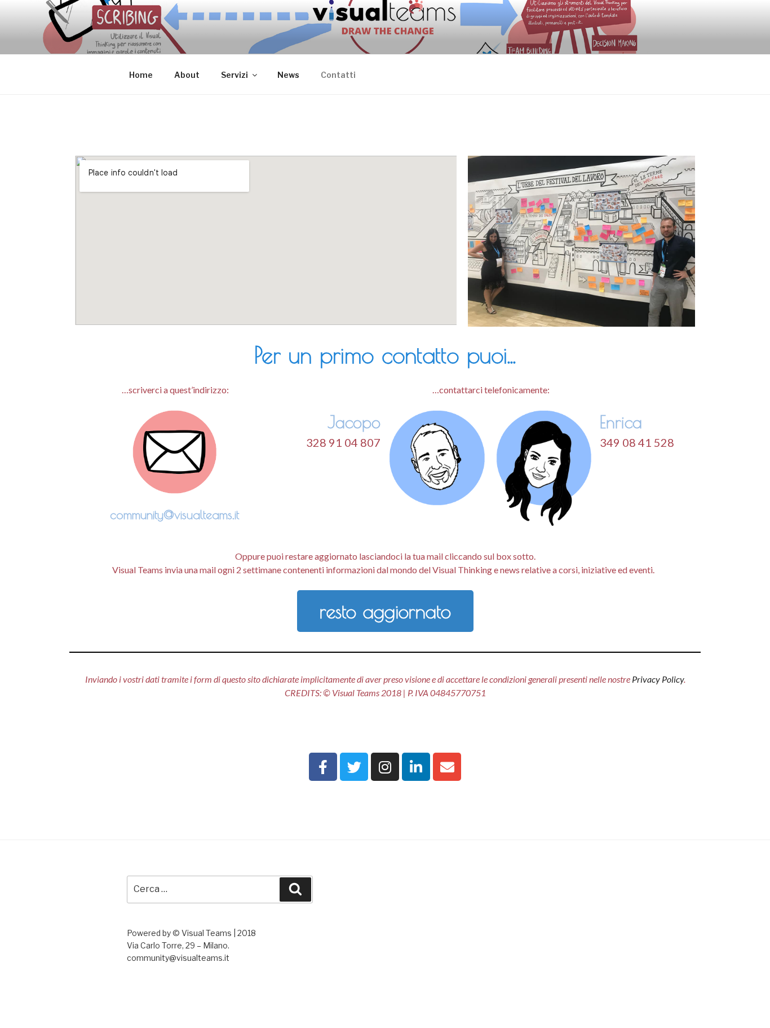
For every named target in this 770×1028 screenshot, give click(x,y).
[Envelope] (447, 767)
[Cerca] (295, 889)
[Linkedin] (416, 767)
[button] (385, 611)
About (187, 75)
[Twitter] (354, 767)
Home (141, 75)
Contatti (338, 75)
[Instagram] (385, 767)
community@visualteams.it (174, 514)
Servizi (234, 75)
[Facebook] (323, 767)
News (288, 75)
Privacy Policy (658, 679)
